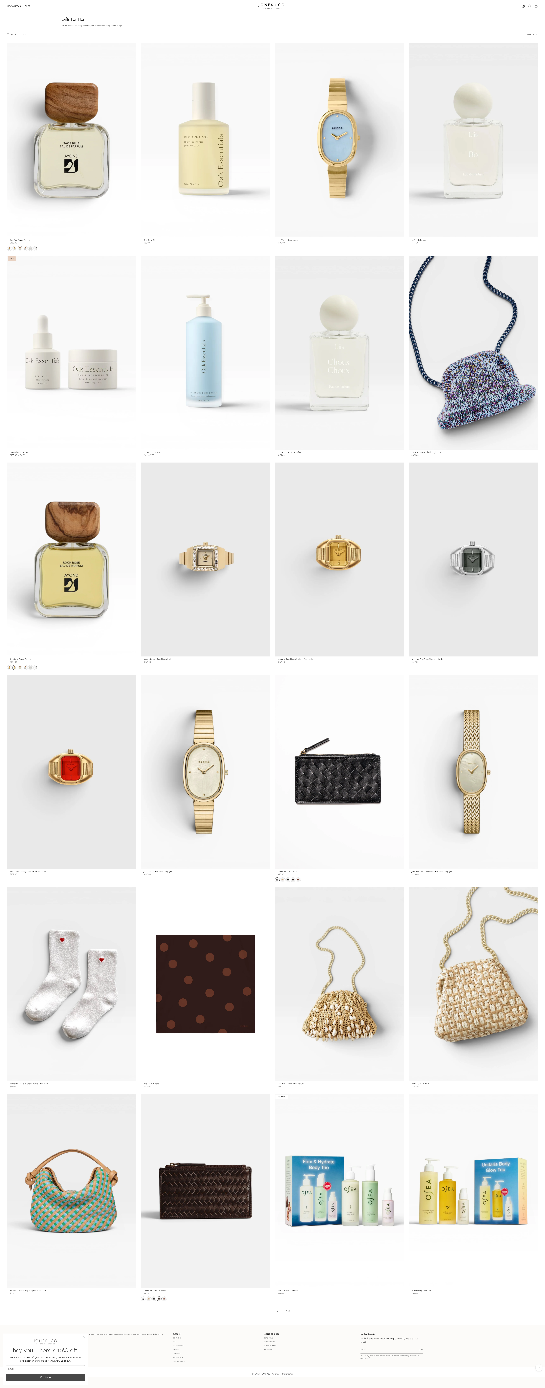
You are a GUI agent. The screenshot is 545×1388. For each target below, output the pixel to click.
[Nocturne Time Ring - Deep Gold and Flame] (71, 772)
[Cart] (536, 6)
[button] (27, 6)
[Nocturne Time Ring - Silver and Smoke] (473, 559)
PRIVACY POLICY (178, 1357)
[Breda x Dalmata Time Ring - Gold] (205, 559)
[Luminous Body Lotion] (205, 353)
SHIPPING (176, 1350)
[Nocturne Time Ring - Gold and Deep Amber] (339, 559)
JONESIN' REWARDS (270, 1346)
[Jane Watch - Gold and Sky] (339, 140)
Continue (45, 1377)
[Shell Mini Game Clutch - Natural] (339, 984)
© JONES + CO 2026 (261, 1373)
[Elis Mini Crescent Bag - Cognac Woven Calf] (71, 1191)
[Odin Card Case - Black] (339, 772)
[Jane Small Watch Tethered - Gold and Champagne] (473, 772)
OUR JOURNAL (268, 1338)
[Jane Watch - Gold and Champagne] (205, 772)
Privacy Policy (404, 1355)
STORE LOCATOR (269, 1342)
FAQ (174, 1342)
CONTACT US (177, 1338)
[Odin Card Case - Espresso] (205, 1191)
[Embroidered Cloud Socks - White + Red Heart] (71, 984)
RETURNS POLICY (178, 1346)
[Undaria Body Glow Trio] (473, 1191)
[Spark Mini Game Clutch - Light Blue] (473, 353)
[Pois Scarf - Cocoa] (205, 984)
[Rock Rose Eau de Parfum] (71, 559)
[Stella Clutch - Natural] (473, 984)
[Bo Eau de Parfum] (473, 140)
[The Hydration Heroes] (71, 353)
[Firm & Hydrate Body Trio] (339, 1191)
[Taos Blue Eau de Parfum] (71, 140)
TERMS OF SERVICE (179, 1361)
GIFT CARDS (177, 1354)
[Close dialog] (84, 1337)
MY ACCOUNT (268, 1350)
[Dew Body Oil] (205, 140)
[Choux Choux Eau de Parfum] (339, 353)
